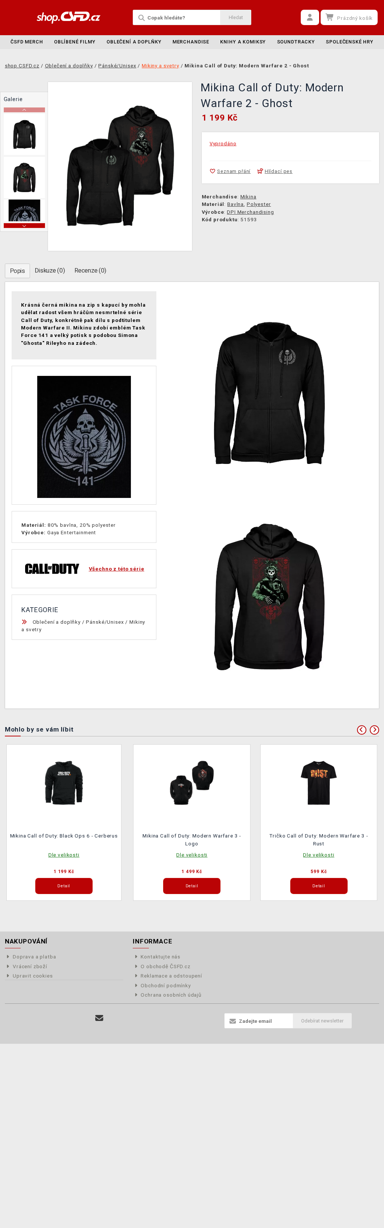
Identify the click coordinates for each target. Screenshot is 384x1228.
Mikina (248, 197)
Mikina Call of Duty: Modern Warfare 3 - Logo (191, 839)
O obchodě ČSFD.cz (165, 966)
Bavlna (235, 204)
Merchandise (190, 42)
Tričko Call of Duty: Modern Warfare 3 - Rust (318, 839)
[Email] (99, 1018)
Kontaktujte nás (160, 957)
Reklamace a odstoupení (171, 976)
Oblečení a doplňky (133, 42)
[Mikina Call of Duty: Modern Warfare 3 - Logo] (192, 782)
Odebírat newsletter (322, 1021)
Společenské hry (350, 42)
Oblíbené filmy (75, 42)
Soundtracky (296, 42)
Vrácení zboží (30, 966)
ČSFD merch (26, 42)
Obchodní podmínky (165, 985)
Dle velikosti (64, 855)
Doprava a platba (34, 957)
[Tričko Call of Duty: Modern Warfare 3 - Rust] (319, 782)
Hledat (236, 17)
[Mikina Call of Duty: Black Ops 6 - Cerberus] (64, 782)
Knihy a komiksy (243, 42)
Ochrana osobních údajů (171, 995)
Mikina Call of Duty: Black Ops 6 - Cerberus (64, 836)
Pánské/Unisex (105, 622)
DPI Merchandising (250, 212)
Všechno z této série (116, 569)
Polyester (259, 204)
